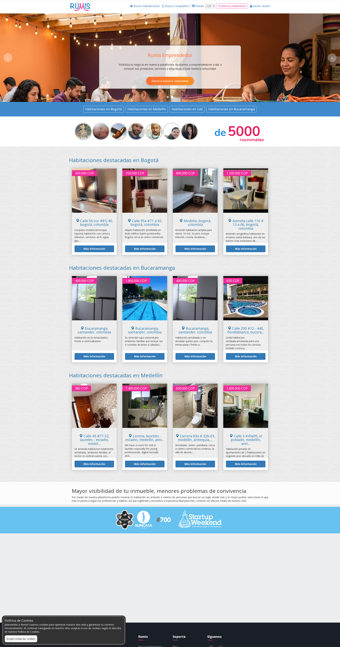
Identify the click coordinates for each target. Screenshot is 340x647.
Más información (94, 248)
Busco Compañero (188, 81)
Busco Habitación (151, 81)
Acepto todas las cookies (21, 638)
